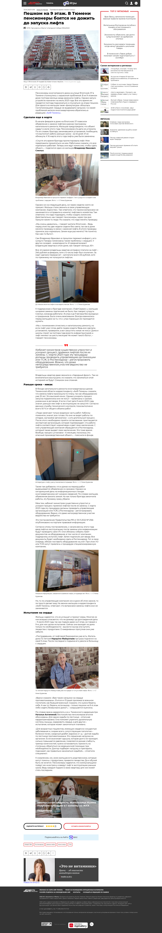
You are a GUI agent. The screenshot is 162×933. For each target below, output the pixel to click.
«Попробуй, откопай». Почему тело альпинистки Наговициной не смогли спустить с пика (124, 70)
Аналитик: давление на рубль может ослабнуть (123, 130)
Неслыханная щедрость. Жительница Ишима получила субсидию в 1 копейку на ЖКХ (66, 804)
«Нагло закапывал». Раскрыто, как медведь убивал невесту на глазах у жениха (124, 94)
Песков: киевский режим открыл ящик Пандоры (122, 138)
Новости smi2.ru (31, 882)
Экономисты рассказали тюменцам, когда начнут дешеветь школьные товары (119, 46)
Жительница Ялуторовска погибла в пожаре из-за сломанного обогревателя (119, 27)
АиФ (78, 82)
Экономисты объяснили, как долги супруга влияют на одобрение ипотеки (119, 37)
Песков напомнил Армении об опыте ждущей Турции (124, 146)
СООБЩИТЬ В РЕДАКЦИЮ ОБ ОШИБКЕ (96, 892)
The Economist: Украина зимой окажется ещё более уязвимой (121, 154)
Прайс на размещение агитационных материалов (84, 890)
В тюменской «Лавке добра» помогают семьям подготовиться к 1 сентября (119, 56)
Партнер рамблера (60, 924)
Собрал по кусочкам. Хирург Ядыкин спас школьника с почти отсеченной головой (124, 86)
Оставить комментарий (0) (81, 826)
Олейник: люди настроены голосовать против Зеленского (121, 123)
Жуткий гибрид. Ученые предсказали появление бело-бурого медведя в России (124, 102)
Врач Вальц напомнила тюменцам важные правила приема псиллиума (119, 18)
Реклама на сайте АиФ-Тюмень (51, 890)
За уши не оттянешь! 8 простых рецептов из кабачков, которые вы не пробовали (124, 78)
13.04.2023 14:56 (29, 10)
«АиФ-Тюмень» (53, 113)
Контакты (76, 892)
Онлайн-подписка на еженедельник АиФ (54, 892)
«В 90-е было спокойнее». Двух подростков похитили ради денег (123, 109)
